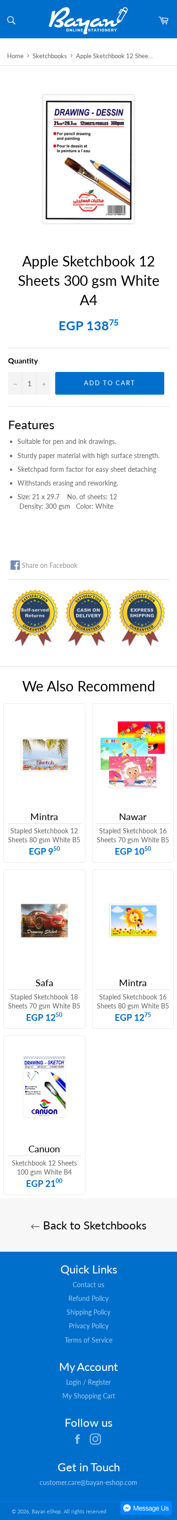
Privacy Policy (89, 1326)
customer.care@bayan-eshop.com (88, 1482)
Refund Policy (88, 1298)
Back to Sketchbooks (93, 1225)
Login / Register (88, 1382)
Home (15, 56)
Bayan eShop (46, 1511)
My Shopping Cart (88, 1396)
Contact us (88, 1285)
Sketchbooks (50, 56)
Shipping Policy (88, 1312)
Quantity (23, 360)
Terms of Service (88, 1340)
